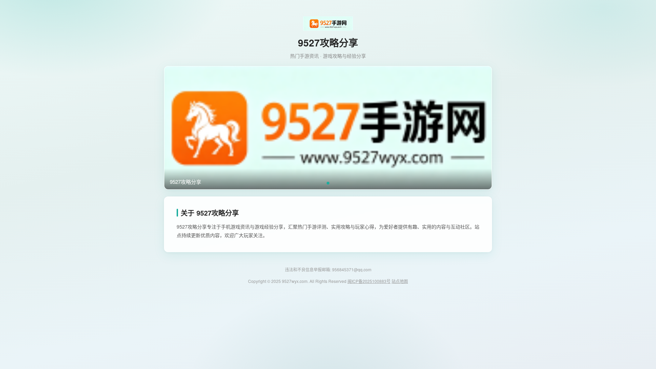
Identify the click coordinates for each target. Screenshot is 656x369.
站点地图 (400, 281)
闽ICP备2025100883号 (369, 281)
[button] (328, 183)
